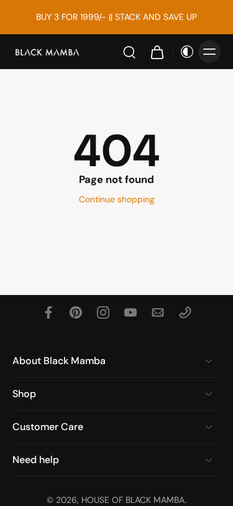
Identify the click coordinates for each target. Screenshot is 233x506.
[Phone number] (185, 312)
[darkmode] (183, 51)
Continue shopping (117, 199)
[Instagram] (103, 312)
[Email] (157, 312)
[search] (129, 51)
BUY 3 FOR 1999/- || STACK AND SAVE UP (116, 16)
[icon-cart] (156, 51)
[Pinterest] (75, 312)
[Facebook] (48, 312)
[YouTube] (130, 312)
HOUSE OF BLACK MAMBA (133, 499)
